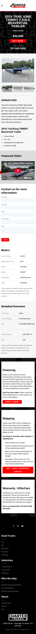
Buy (2, 542)
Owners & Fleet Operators (10, 591)
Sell (2, 545)
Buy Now (18, 41)
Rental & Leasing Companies (11, 585)
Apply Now (12, 402)
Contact (4, 606)
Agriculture (5, 573)
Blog (2, 609)
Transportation (6, 567)
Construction (5, 570)
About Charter (6, 603)
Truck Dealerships (7, 588)
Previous (4, 70)
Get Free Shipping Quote (18, 470)
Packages (4, 552)
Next (32, 70)
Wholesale (5, 548)
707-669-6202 (18, 48)
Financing (4, 555)
